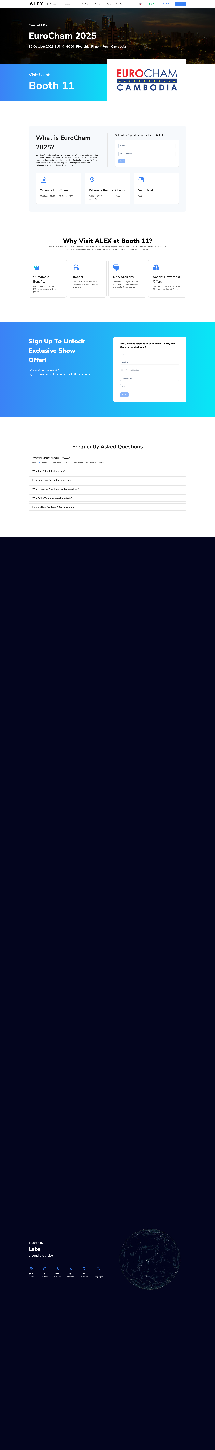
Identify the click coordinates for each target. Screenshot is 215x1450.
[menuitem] (55, 4)
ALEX (38, 462)
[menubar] (86, 4)
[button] (143, 4)
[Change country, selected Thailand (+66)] (122, 370)
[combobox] (140, 4)
